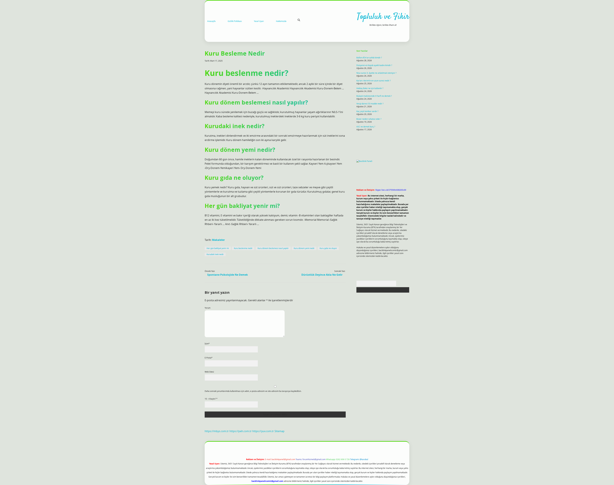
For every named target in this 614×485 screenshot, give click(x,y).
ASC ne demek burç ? (365, 126)
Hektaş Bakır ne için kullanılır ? (369, 88)
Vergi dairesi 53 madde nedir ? (369, 103)
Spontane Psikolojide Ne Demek (227, 274)
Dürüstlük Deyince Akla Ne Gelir (321, 274)
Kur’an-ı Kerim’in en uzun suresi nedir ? (373, 80)
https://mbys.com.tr (217, 431)
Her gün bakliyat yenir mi (218, 248)
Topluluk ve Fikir (383, 17)
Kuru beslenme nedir (243, 248)
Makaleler (218, 240)
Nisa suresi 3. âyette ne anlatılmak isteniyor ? (376, 73)
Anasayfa (211, 21)
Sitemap (279, 431)
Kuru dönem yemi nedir (304, 248)
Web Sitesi (209, 371)
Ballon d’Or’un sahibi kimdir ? (369, 57)
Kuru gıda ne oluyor (328, 248)
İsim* (207, 343)
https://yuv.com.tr (263, 431)
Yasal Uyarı (259, 21)
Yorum (207, 308)
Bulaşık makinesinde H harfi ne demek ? (374, 96)
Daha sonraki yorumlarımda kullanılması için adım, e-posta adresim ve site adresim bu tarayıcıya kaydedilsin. (253, 391)
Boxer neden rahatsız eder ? (368, 119)
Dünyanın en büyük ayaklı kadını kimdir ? (374, 65)
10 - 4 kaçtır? (211, 398)
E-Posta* (209, 357)
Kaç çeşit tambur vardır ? (367, 111)
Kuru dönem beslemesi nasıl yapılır (273, 248)
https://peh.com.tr (240, 431)
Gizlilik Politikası (235, 21)
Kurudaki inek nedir (215, 254)
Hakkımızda (281, 21)
